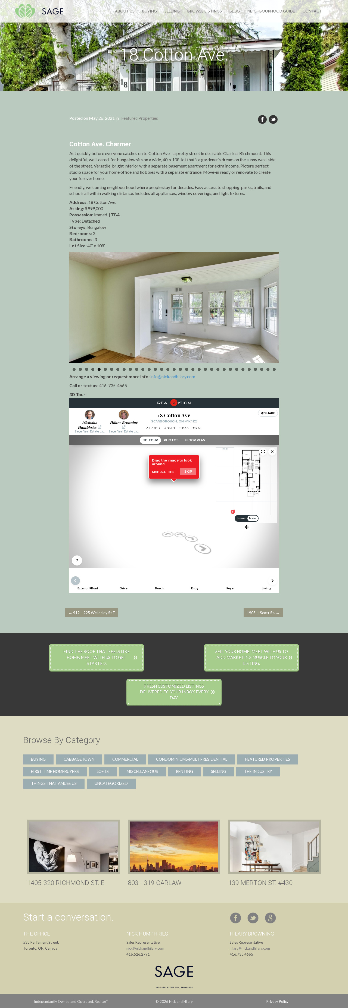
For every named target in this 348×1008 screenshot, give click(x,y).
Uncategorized (111, 783)
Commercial (125, 759)
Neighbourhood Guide (271, 11)
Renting (184, 771)
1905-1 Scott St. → (263, 612)
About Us (125, 11)
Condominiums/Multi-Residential (191, 759)
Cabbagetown (79, 759)
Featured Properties (139, 118)
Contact (312, 11)
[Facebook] (262, 119)
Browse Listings (204, 11)
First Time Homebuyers (55, 771)
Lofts (103, 771)
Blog (234, 11)
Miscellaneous (142, 771)
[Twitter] (273, 119)
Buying (149, 11)
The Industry (258, 771)
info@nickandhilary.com (172, 376)
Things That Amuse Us (54, 783)
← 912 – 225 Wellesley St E (92, 612)
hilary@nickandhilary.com (250, 948)
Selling (172, 11)
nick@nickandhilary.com (145, 948)
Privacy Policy (277, 1001)
